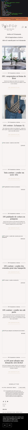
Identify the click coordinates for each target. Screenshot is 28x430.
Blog (4, 404)
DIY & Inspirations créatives (13, 412)
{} (11, 8)
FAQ (4, 405)
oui (5, 425)
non (10, 425)
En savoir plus (13, 87)
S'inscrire (22, 387)
